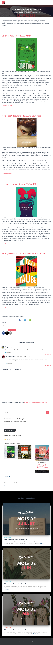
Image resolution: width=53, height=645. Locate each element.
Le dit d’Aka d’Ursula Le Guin (16, 36)
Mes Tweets (6, 485)
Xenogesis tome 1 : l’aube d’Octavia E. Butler (23, 253)
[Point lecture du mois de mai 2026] (26, 609)
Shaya (7, 347)
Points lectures (7, 537)
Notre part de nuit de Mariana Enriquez (21, 116)
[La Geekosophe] (4, 2)
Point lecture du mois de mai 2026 (15, 630)
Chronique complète (7, 307)
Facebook (7, 476)
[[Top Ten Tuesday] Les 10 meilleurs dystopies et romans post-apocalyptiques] (42, 466)
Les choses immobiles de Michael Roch (20, 184)
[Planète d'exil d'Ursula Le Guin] (42, 452)
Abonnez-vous (9, 430)
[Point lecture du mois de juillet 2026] (26, 519)
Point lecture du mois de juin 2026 (15, 584)
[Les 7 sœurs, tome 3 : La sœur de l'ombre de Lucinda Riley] (24, 452)
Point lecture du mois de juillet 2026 (15, 539)
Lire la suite (41, 543)
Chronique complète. (7, 105)
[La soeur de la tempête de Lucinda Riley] (11, 452)
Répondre (48, 354)
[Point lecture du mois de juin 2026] (26, 563)
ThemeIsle (31, 641)
